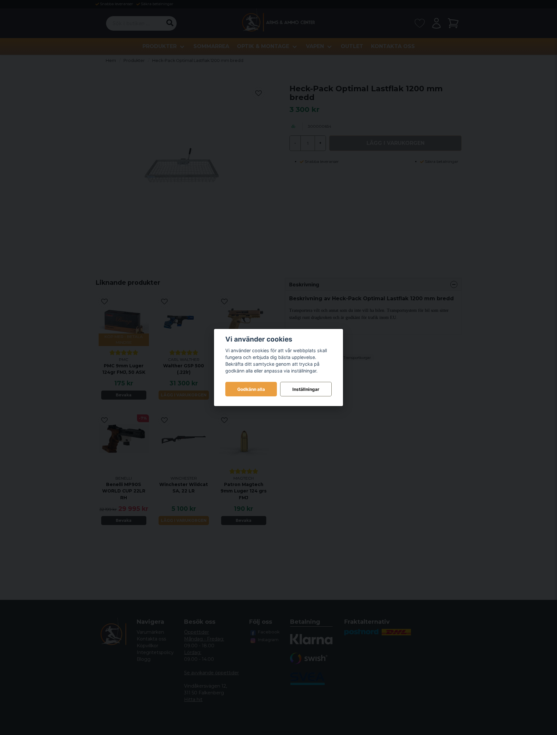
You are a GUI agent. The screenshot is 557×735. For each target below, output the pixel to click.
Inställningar (305, 389)
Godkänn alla (251, 389)
